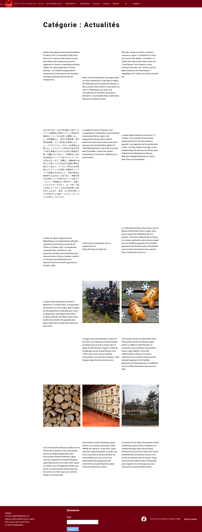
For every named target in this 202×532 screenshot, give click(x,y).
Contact (8, 513)
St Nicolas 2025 (94, 121)
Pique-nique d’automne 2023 (57, 436)
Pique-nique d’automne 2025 (136, 123)
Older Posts (153, 491)
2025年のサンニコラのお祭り (61, 121)
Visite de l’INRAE (92, 434)
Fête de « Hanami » (135, 44)
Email (69, 517)
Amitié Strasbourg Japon (29, 4)
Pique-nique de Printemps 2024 (100, 330)
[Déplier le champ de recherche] (126, 3)
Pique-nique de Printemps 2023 (140, 434)
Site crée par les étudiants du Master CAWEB (165, 519)
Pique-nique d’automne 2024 (57, 290)
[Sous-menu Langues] (140, 3)
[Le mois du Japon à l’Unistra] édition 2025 (58, 224)
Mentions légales (190, 519)
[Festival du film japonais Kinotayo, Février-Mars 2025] (98, 227)
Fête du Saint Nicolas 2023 (137, 330)
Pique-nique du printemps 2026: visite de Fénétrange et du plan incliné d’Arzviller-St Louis (100, 56)
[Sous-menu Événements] (76, 3)
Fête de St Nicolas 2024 (137, 219)
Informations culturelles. (58, 44)
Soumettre (72, 529)
